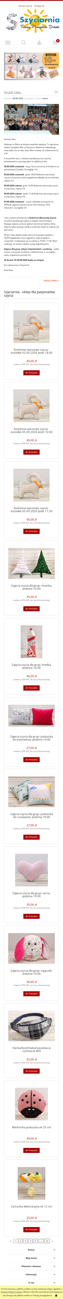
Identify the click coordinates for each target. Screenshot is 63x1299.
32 (47, 1241)
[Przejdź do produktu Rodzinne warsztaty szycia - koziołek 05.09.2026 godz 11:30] (31, 485)
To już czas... (13, 92)
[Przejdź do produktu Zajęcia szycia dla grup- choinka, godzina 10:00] (31, 563)
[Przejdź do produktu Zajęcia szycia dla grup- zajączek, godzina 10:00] (31, 948)
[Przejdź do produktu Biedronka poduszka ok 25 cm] (31, 1104)
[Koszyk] (55, 42)
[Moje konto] (39, 42)
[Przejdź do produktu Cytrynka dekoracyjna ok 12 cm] (31, 1183)
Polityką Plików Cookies (11, 1291)
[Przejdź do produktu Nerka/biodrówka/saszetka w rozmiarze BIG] (31, 1025)
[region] (31, 66)
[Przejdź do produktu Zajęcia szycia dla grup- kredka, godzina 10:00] (31, 641)
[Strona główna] (31, 21)
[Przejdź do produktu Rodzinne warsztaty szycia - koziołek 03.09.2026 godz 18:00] (31, 326)
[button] (8, 42)
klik (35, 169)
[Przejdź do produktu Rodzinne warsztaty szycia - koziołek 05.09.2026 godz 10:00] (31, 405)
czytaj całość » (51, 280)
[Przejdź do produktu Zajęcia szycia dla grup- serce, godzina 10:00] (31, 870)
